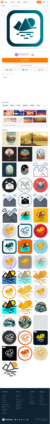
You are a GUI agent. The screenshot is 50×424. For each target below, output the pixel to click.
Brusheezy (4, 395)
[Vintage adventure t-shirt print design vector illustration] (40, 322)
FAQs (30, 395)
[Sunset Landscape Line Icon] (9, 307)
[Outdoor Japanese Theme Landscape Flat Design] (9, 154)
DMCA (17, 398)
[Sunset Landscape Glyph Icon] (9, 277)
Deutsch (40, 400)
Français (40, 402)
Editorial (25, 2)
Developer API (5, 404)
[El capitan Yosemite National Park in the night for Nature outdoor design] (25, 170)
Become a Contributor (31, 403)
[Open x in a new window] (25, 419)
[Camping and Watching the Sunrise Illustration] (34, 138)
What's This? (11, 74)
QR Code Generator (4, 413)
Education (4, 402)
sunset (38, 105)
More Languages (42, 404)
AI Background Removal (5, 410)
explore (12, 105)
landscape (25, 105)
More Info (5, 77)
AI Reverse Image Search (5, 407)
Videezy (3, 398)
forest (18, 105)
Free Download (25, 60)
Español (40, 396)
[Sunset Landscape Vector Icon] (40, 170)
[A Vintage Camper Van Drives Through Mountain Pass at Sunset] (25, 322)
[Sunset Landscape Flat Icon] (25, 307)
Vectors (6, 2)
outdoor (32, 105)
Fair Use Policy (43, 420)
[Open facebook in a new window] (15, 419)
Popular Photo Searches (19, 406)
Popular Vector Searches (19, 403)
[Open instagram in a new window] (17, 419)
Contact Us (31, 396)
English (40, 395)
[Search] (43, 6)
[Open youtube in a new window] (27, 419)
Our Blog (31, 400)
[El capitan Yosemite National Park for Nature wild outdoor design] (9, 170)
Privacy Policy (44, 419)
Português (41, 398)
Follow (32, 55)
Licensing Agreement (18, 395)
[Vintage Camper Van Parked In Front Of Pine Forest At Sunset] (41, 307)
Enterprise (4, 400)
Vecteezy (4, 396)
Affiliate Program (18, 400)
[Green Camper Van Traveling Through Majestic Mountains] (9, 322)
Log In (44, 2)
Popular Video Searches (19, 409)
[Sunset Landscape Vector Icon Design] (25, 215)
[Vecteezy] (2, 2)
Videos (18, 2)
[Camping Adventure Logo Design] (25, 154)
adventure (5, 105)
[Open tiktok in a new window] (23, 419)
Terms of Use (38, 419)
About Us (31, 398)
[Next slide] (45, 105)
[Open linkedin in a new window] (19, 419)
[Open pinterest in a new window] (21, 419)
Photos (12, 2)
